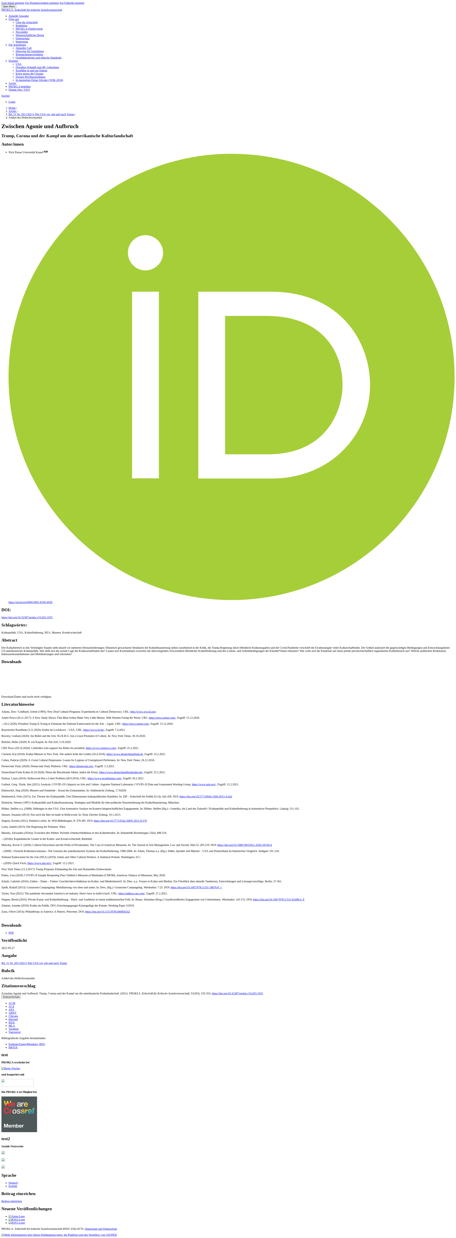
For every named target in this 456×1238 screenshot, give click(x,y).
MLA (12, 1025)
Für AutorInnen (17, 44)
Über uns (14, 19)
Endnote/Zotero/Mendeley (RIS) (27, 1044)
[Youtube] (3, 1167)
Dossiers (13, 60)
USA (19, 64)
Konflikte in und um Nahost (31, 70)
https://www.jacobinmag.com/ (104, 778)
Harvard (13, 1019)
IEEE (12, 1022)
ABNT (13, 1012)
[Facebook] (3, 1153)
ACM (12, 1003)
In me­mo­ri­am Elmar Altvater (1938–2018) (39, 80)
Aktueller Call (24, 48)
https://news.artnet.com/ (162, 717)
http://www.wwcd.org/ (143, 711)
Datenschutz (23, 38)
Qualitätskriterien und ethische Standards (38, 57)
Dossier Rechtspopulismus (30, 76)
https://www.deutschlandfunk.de (125, 754)
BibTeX (13, 1047)
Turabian (14, 1028)
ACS (11, 1006)
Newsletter (22, 32)
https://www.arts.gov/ (204, 784)
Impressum (22, 41)
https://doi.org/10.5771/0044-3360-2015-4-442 (206, 796)
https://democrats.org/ (81, 766)
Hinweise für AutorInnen (30, 51)
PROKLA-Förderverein (29, 28)
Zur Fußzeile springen (71, 2)
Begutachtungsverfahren (29, 54)
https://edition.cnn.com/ (131, 893)
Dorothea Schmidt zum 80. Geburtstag (37, 67)
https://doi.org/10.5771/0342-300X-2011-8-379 (120, 820)
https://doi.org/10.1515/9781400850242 (107, 911)
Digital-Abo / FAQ (19, 89)
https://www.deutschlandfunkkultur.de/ (121, 772)
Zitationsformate (11, 997)
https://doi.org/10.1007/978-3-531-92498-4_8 (278, 899)
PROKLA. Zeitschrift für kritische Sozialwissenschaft (31, 9)
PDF (11, 932)
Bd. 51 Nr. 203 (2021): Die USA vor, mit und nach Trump (42, 114)
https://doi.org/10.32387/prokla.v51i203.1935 (27, 617)
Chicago (13, 1016)
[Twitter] (3, 1160)
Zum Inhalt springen (12, 2)
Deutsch (13, 1182)
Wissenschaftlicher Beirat (30, 35)
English (13, 1186)
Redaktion (21, 25)
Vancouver (15, 1032)
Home (12, 107)
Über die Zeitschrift (27, 22)
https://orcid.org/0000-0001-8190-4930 (30, 602)
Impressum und (94, 1228)
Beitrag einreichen (11, 1201)
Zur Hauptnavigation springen (42, 2)
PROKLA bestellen (20, 86)
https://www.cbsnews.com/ (101, 748)
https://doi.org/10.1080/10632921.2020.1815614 (244, 844)
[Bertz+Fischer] (10, 1068)
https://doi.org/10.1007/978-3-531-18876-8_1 (196, 887)
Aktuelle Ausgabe (19, 15)
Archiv (12, 83)
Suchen (5, 95)
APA (11, 1009)
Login (12, 101)
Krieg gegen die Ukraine (29, 73)
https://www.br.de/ (93, 729)
